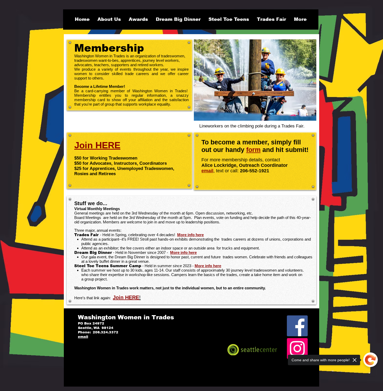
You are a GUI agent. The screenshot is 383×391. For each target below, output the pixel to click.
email (207, 170)
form (253, 149)
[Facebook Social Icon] (297, 325)
